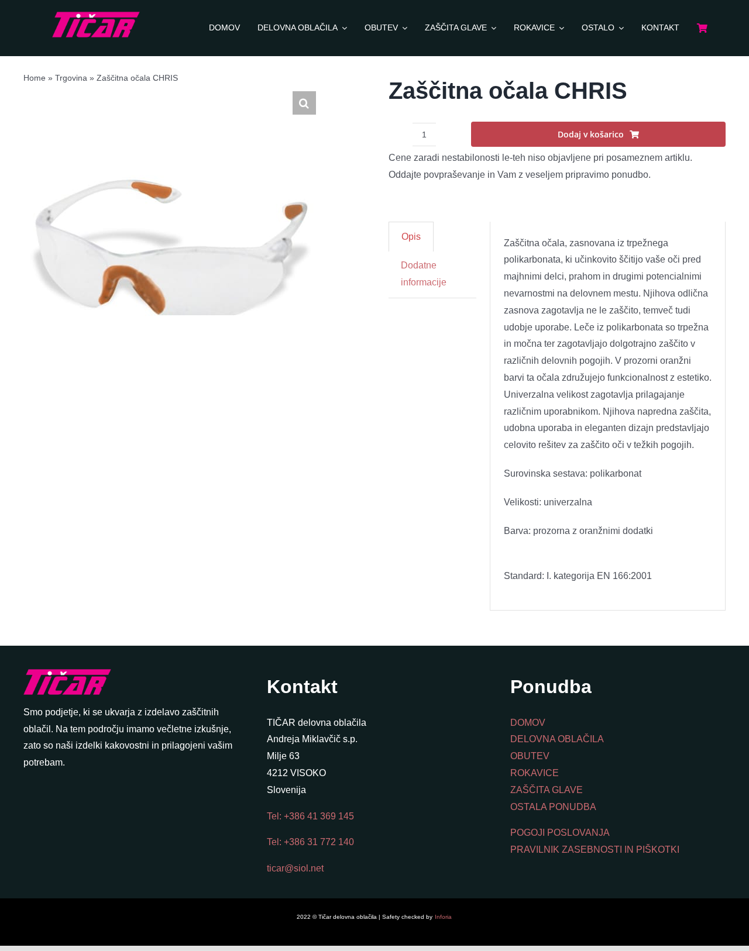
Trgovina (71, 77)
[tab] (411, 237)
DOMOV (527, 723)
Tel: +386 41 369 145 (310, 816)
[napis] (96, 16)
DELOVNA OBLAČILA (557, 739)
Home (34, 77)
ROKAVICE (534, 773)
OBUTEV (529, 756)
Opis (411, 237)
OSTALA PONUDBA (553, 807)
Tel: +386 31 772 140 (310, 842)
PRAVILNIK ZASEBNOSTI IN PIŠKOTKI (594, 849)
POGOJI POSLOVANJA (560, 833)
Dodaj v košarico (591, 134)
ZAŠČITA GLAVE (546, 790)
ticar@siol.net (295, 868)
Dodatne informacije (423, 273)
